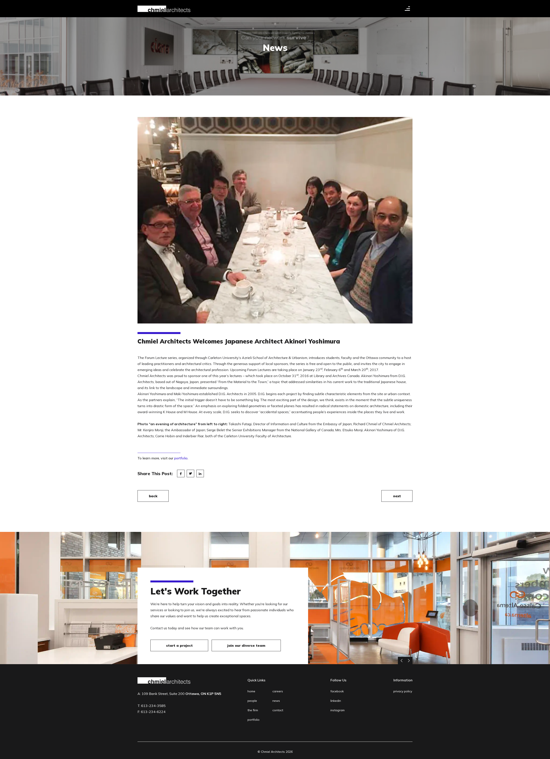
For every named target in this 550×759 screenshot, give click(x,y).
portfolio (181, 458)
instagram (337, 710)
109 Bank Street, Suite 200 (181, 693)
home (251, 691)
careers (277, 691)
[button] (407, 8)
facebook (337, 691)
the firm (253, 710)
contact (277, 710)
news (276, 701)
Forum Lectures (259, 370)
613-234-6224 (153, 712)
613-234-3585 (153, 706)
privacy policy (402, 691)
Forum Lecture (156, 358)
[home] (164, 8)
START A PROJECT (179, 645)
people (252, 701)
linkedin (335, 701)
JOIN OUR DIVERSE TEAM (246, 645)
